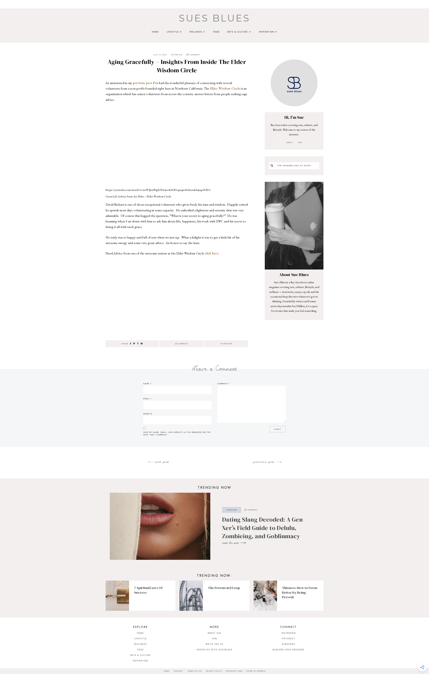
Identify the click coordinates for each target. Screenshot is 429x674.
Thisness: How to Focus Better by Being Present (300, 592)
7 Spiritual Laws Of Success (148, 590)
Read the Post (231, 543)
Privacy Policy (214, 671)
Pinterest (288, 638)
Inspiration (266, 31)
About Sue (215, 633)
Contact (178, 671)
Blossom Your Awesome (288, 649)
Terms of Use (195, 671)
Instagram (288, 633)
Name (147, 383)
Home (155, 31)
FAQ (300, 142)
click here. (212, 253)
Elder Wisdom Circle (225, 88)
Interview (176, 54)
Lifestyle (173, 31)
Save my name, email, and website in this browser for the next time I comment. (177, 433)
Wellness (196, 31)
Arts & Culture (237, 31)
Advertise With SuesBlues (214, 649)
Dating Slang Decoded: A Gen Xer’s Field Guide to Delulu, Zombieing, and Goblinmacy (262, 527)
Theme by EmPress (255, 671)
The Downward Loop (224, 587)
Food (216, 31)
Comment (194, 54)
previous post (142, 83)
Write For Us (214, 644)
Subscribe (288, 644)
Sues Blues (214, 18)
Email (147, 398)
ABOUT (289, 142)
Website (147, 414)
